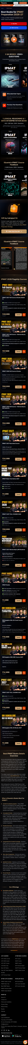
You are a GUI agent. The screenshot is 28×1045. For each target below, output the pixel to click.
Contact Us (3, 999)
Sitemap (3, 1011)
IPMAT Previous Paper (6, 988)
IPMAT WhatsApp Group (7, 0)
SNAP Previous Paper (20, 968)
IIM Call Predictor (19, 981)
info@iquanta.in (4, 1024)
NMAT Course (18, 963)
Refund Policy (4, 1006)
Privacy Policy (4, 1004)
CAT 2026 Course (5, 961)
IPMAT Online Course (6, 981)
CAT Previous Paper (5, 975)
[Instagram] (4, 1030)
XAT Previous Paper (19, 965)
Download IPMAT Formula (20, 5)
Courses (16, 3)
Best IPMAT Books (5, 986)
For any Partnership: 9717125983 (9, 1022)
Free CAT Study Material (7, 970)
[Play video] (14, 39)
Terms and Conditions (6, 1002)
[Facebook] (2, 1030)
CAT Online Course (5, 958)
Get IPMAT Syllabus (21, 0)
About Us (3, 997)
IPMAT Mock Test (5, 983)
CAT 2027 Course (5, 963)
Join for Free (23, 3)
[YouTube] (6, 1030)
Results (3, 1009)
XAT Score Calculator (20, 986)
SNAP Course (18, 961)
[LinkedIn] (8, 1030)
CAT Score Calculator (20, 983)
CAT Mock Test (4, 965)
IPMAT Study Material (6, 990)
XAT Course (18, 958)
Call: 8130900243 (5, 1017)
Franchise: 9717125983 (6, 1019)
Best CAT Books (5, 968)
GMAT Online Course (20, 970)
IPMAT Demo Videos (6, 5)
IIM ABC (3, 972)
